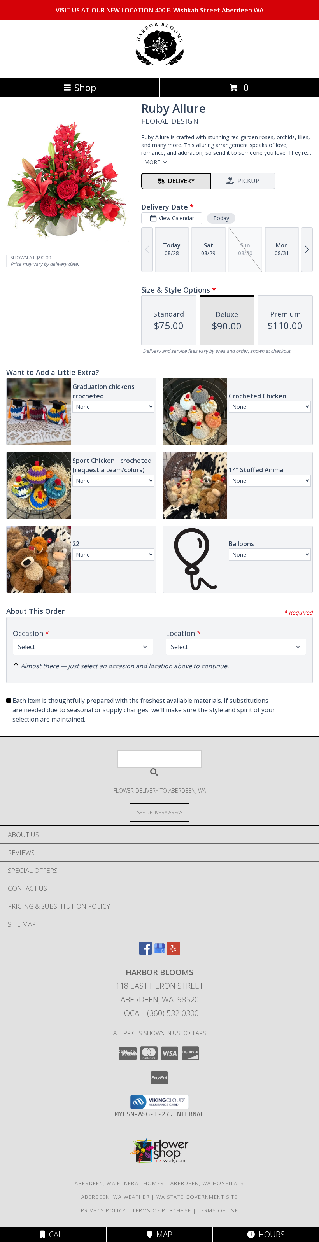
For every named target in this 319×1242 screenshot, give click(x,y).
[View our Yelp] (173, 952)
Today (221, 218)
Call (55, 1234)
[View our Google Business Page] (159, 952)
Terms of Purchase (161, 1210)
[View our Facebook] (145, 952)
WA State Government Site (197, 1196)
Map (162, 1234)
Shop (85, 87)
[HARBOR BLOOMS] (159, 66)
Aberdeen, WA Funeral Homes (119, 1183)
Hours (270, 1234)
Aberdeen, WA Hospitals (207, 1183)
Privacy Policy (103, 1210)
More (152, 162)
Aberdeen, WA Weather (115, 1196)
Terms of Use (218, 1210)
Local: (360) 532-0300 (159, 1013)
